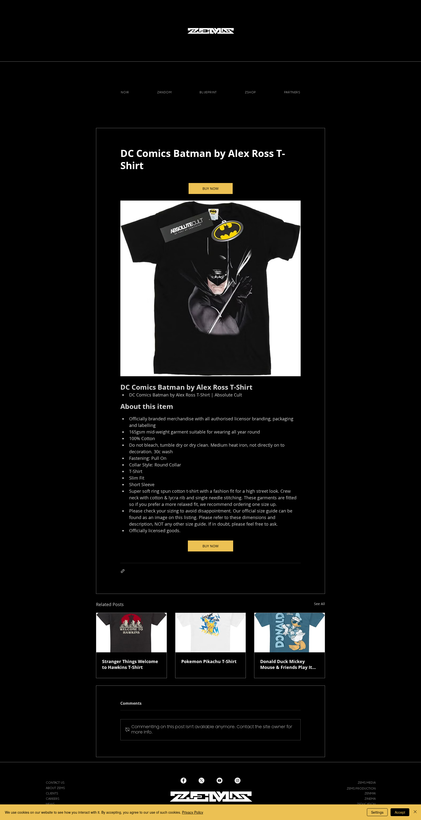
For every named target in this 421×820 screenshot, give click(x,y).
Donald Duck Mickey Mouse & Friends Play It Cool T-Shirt (286, 664)
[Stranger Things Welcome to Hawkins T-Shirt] (131, 632)
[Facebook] (183, 780)
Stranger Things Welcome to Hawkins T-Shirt (130, 664)
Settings (377, 812)
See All (319, 603)
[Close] (415, 812)
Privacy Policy (192, 812)
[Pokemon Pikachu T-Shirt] (210, 632)
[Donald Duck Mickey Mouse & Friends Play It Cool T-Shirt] (289, 632)
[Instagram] (237, 780)
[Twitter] (201, 780)
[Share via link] (122, 571)
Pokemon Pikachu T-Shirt (209, 661)
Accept (400, 812)
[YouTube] (219, 780)
